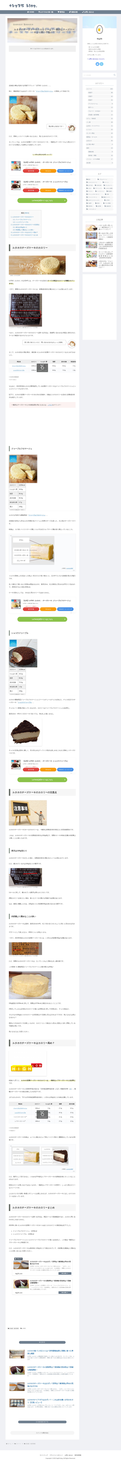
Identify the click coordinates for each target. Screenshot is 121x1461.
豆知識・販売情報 (14, 1328)
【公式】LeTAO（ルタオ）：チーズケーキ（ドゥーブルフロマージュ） (47, 162)
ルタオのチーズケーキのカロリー (22, 217)
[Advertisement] (42, 68)
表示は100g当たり (20, 227)
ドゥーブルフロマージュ (44, 91)
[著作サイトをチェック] (97, 64)
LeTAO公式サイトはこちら (42, 200)
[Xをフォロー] (101, 64)
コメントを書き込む (42, 1433)
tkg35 (99, 39)
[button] (113, 75)
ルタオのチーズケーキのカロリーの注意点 (25, 224)
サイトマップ (44, 1455)
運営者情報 (78, 1455)
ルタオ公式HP (69, 568)
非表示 (27, 213)
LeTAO (24, 1328)
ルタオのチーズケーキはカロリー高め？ (24, 232)
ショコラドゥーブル (20, 222)
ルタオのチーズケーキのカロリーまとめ (24, 235)
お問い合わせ (69, 1455)
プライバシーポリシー (56, 1455)
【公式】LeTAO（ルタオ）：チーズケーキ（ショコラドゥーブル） (46, 182)
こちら (50, 405)
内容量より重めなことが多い (23, 230)
